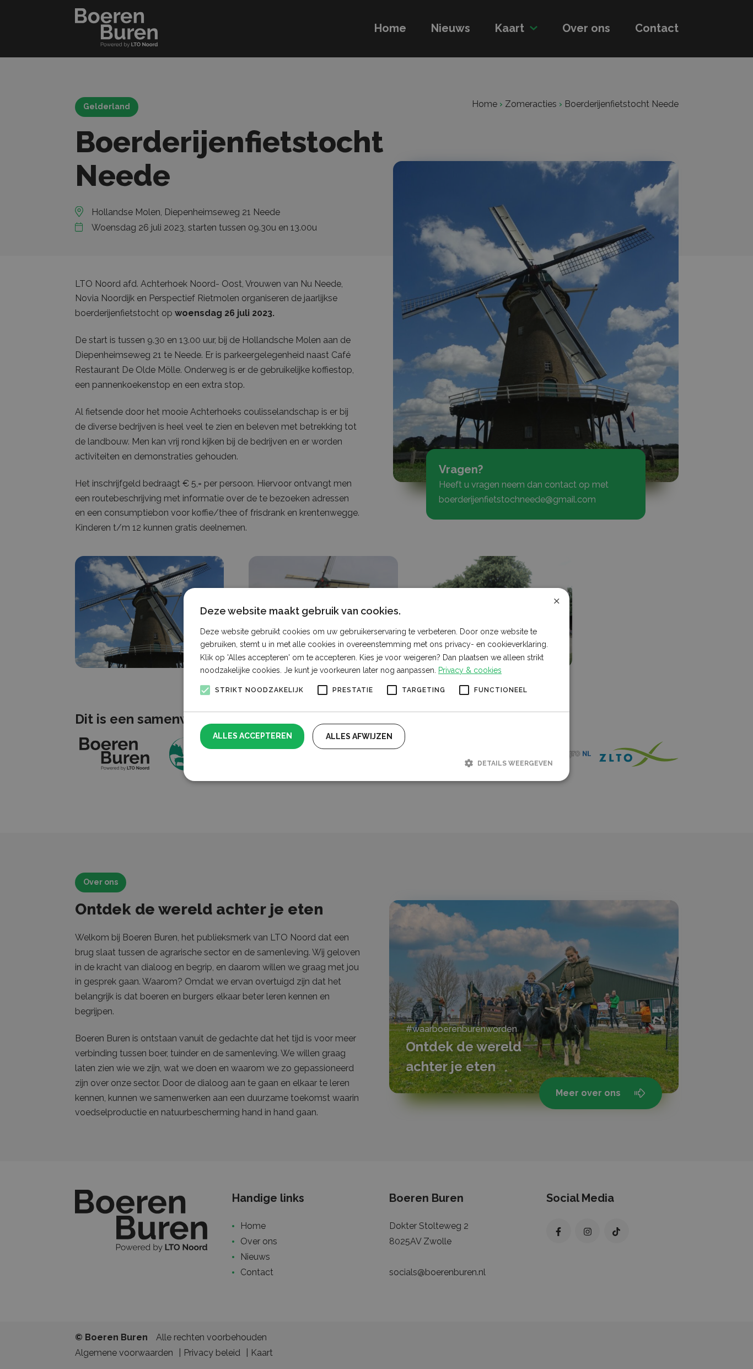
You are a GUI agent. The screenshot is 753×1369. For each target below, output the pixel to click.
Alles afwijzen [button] (359, 736)
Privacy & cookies (470, 670)
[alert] (376, 684)
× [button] (557, 600)
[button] (376, 762)
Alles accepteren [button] (252, 735)
